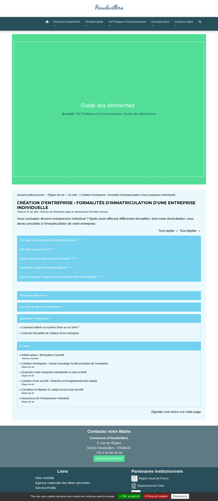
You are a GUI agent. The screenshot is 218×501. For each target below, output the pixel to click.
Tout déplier (190, 231)
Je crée (73, 194)
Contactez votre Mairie (109, 431)
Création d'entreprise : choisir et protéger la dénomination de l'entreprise (64, 363)
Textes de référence (32, 295)
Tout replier (168, 231)
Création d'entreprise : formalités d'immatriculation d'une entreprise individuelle (128, 194)
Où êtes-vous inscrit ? (36, 249)
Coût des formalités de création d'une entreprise (50, 333)
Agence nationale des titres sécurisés (62, 483)
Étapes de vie (56, 194)
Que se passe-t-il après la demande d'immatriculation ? (60, 277)
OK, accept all (130, 496)
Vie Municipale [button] (94, 21)
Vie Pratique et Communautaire (99, 114)
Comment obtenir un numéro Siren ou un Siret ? (50, 327)
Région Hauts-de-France (154, 478)
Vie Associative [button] (160, 21)
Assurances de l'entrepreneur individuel (45, 398)
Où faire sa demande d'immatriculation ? (50, 240)
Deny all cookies (157, 496)
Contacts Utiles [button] (184, 21)
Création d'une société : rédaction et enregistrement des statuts (59, 380)
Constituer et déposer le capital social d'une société (52, 389)
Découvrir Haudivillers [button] (66, 21)
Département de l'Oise (150, 485)
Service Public (45, 488)
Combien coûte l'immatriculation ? (45, 267)
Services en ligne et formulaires (40, 307)
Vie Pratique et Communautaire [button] (127, 21)
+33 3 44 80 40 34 (109, 452)
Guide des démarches (140, 114)
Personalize (180, 496)
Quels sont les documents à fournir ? (47, 258)
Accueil (68, 114)
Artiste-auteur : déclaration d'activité (42, 355)
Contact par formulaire (109, 458)
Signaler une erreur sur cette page (176, 412)
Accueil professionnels (31, 194)
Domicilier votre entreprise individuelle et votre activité (54, 372)
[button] (47, 22)
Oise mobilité (44, 478)
